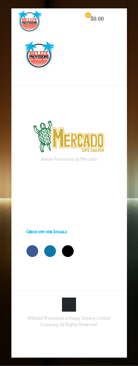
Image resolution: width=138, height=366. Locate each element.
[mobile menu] (118, 18)
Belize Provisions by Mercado (69, 159)
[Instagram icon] (69, 334)
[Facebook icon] (62, 334)
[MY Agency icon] (76, 334)
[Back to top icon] (69, 305)
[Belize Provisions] (29, 18)
